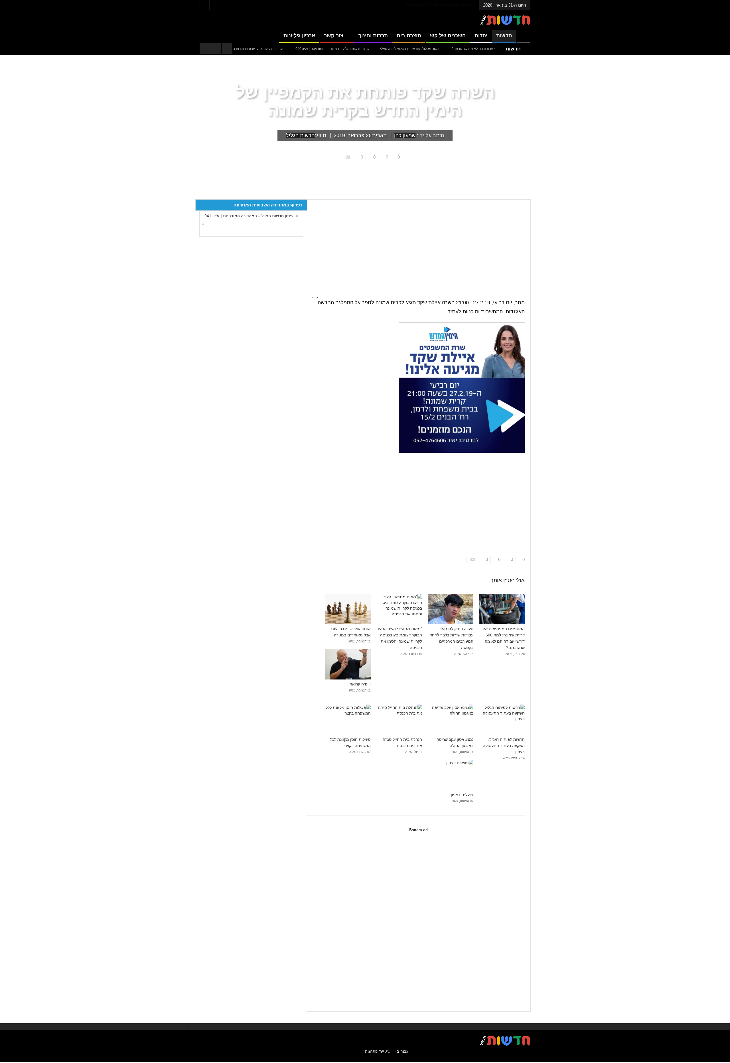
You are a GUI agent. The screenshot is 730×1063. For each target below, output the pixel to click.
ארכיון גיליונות (299, 35)
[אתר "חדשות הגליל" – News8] (505, 20)
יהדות (480, 35)
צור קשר (333, 35)
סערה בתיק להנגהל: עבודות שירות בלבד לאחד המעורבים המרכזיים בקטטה (262, 49)
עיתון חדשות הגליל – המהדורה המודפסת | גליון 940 (363, 49)
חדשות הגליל (300, 135)
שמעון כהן (404, 135)
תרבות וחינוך (373, 35)
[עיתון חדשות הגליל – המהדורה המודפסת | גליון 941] (202, 224)
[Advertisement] (416, 245)
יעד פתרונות (374, 1051)
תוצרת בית (409, 35)
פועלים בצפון (462, 794)
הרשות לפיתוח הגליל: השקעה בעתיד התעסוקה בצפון (504, 745)
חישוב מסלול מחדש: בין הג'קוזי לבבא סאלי (441, 49)
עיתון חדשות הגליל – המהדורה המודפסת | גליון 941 (248, 216)
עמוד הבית (520, 195)
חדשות (504, 35)
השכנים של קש (448, 35)
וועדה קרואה (360, 684)
